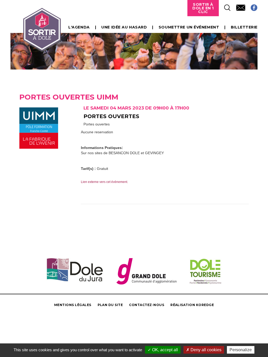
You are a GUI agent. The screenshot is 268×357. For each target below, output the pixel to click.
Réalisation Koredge (192, 305)
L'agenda (79, 27)
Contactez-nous (146, 305)
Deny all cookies (205, 350)
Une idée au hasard (124, 27)
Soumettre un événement (189, 27)
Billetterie (244, 27)
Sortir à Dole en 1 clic (203, 8)
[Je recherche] (225, 6)
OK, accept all (164, 350)
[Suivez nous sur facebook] (251, 6)
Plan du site (110, 305)
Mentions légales (72, 305)
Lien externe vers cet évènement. (104, 182)
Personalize (241, 350)
